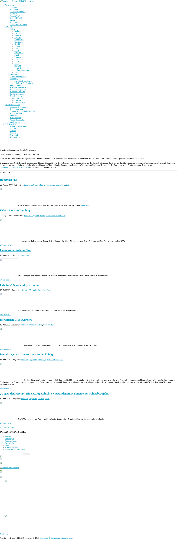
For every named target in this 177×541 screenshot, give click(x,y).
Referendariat (19, 103)
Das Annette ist (10, 5)
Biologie (17, 31)
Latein (16, 51)
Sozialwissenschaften (22, 70)
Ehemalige (42, 290)
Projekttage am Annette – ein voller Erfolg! (27, 354)
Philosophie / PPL (21, 59)
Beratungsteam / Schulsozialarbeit (22, 111)
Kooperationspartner (17, 120)
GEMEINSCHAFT (12, 105)
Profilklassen (14, 74)
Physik (17, 61)
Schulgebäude (15, 22)
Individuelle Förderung (23, 81)
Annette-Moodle (11, 441)
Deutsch (17, 35)
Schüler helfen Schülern (23, 83)
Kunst (16, 48)
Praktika (17, 100)
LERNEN (9, 27)
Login (71, 538)
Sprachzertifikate (16, 85)
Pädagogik (18, 57)
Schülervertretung (16, 109)
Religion (17, 66)
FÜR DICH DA (11, 124)
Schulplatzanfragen (12, 447)
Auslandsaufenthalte (17, 92)
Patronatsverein (15, 118)
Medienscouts (15, 122)
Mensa (12, 20)
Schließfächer (15, 137)
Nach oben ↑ (5, 534)
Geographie (18, 42)
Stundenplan (9, 439)
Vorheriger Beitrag (8, 427)
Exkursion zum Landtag (15, 210)
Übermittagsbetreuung (18, 12)
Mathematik (18, 53)
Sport (16, 72)
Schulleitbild (14, 9)
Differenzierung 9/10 (18, 77)
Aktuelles (27, 185)
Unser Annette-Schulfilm (15, 250)
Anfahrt (13, 133)
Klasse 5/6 (14, 14)
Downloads (14, 135)
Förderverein (14, 116)
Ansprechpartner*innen (18, 126)
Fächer (12, 29)
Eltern (42, 185)
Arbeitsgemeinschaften (18, 87)
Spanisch (17, 68)
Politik (16, 64)
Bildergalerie (14, 7)
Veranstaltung (57, 360)
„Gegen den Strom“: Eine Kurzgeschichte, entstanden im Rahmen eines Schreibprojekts (54, 393)
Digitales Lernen (16, 96)
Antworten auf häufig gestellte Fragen (14, 167)
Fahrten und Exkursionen (55, 185)
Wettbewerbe (48, 325)
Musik (16, 55)
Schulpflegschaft (16, 113)
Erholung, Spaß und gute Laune (19, 284)
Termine (13, 131)
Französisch (18, 40)
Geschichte (18, 44)
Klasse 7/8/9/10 (15, 16)
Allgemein (35, 185)
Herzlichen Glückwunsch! (16, 319)
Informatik (18, 46)
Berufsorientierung (17, 94)
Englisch (17, 38)
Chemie (17, 33)
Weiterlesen (86, 205)
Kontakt (13, 128)
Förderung (14, 79)
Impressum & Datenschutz (15, 450)
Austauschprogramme (18, 90)
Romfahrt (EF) (9, 179)
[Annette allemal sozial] (9, 468)
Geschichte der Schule (18, 25)
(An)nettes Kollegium (18, 107)
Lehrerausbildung (16, 98)
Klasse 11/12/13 (16, 18)
